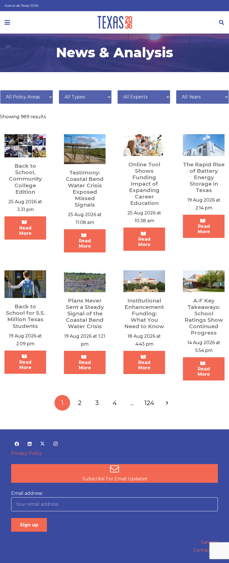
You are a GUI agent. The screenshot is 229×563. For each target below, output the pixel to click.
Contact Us (205, 550)
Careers (209, 542)
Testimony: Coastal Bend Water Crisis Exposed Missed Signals (85, 188)
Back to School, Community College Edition (25, 178)
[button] (7, 22)
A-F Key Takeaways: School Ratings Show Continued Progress (204, 316)
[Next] (167, 403)
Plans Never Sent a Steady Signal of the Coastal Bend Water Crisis (85, 313)
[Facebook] (16, 444)
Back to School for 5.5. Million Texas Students (25, 316)
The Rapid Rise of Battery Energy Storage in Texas (204, 177)
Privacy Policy (26, 453)
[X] (42, 444)
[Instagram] (55, 444)
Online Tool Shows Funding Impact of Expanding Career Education (144, 183)
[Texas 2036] (115, 22)
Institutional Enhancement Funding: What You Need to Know (144, 313)
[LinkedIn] (29, 444)
